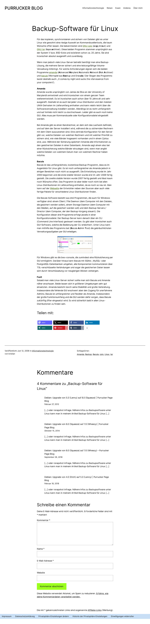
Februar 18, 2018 (51, 483)
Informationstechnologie (43, 351)
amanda (53, 72)
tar (111, 354)
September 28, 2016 (53, 457)
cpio (102, 354)
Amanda (80, 354)
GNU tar (41, 49)
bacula (44, 76)
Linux (107, 354)
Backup (88, 354)
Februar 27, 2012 (51, 404)
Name (40, 549)
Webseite (54, 188)
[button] (45, 323)
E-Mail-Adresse (45, 561)
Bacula (96, 354)
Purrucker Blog (24, 8)
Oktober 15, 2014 (52, 431)
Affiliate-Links (94, 610)
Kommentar (43, 520)
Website (41, 572)
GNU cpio (87, 46)
